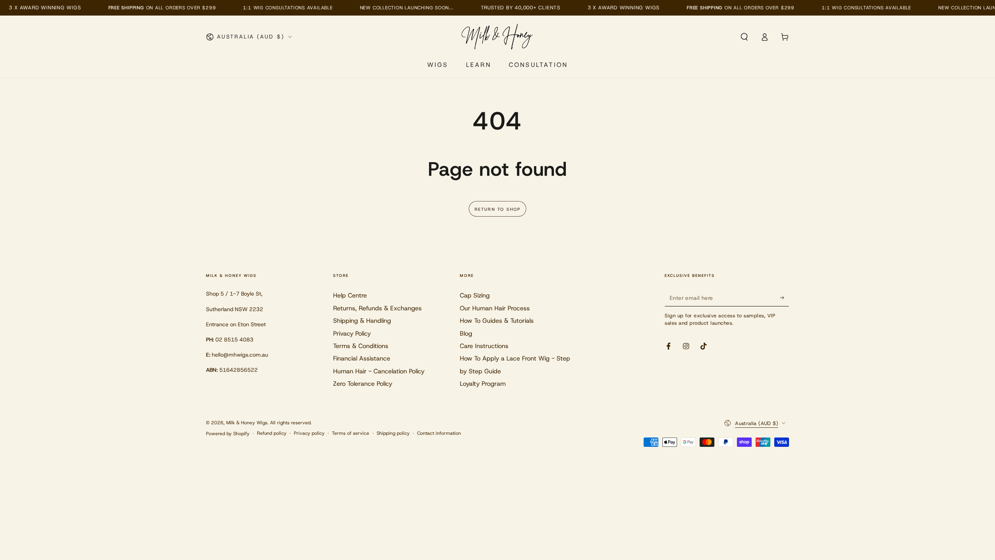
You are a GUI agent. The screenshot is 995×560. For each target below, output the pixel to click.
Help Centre (350, 295)
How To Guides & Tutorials (497, 321)
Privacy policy (309, 433)
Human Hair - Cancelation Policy (378, 371)
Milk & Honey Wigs (246, 423)
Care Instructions (484, 346)
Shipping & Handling (362, 321)
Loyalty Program (483, 384)
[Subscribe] (784, 297)
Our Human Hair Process (495, 308)
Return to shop (498, 209)
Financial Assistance (361, 358)
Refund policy (271, 433)
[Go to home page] (497, 37)
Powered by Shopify (228, 433)
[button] (744, 37)
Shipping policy (393, 433)
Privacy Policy (352, 333)
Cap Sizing (475, 295)
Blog (466, 333)
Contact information (439, 433)
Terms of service (350, 433)
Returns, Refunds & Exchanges (377, 308)
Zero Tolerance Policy (362, 384)
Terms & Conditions (360, 346)
